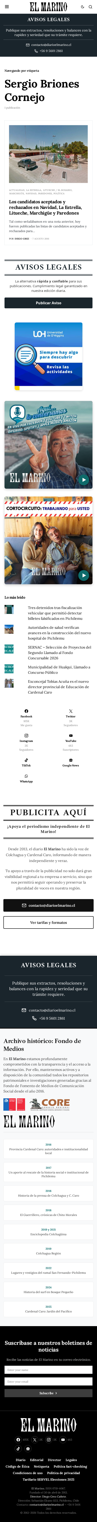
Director (54, 1460)
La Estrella (33, 190)
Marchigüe (16, 193)
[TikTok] (18, 1448)
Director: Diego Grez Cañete (48, 1496)
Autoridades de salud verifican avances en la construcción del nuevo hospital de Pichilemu (59, 632)
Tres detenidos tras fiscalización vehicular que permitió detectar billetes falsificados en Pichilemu (55, 613)
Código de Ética (17, 1466)
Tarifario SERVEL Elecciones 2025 (48, 1479)
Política (59, 193)
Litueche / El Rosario (57, 190)
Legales (71, 1460)
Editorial (36, 1460)
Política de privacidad (63, 1473)
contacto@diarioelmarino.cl (52, 905)
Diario (20, 1460)
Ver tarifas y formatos (48, 922)
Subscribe (46, 1393)
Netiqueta (41, 1466)
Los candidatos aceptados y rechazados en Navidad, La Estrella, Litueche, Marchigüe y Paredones (45, 207)
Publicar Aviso (48, 302)
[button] (7, 6)
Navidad (31, 193)
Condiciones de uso (28, 1473)
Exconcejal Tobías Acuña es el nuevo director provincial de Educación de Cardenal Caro (58, 686)
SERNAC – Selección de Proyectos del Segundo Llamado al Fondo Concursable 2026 (59, 652)
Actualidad (17, 190)
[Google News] (28, 1448)
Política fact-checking (70, 1466)
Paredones (45, 193)
